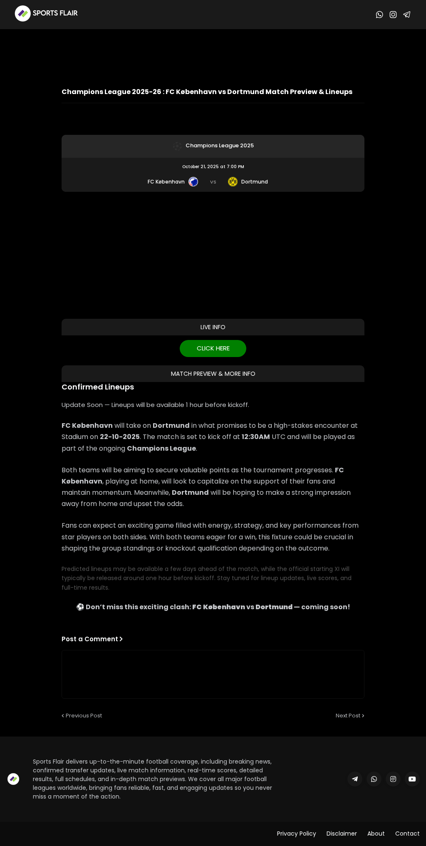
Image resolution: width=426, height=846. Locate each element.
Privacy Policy (296, 833)
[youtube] (412, 779)
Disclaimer (342, 833)
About (376, 833)
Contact (407, 833)
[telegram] (354, 779)
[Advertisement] (213, 52)
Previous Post (84, 715)
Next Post (348, 715)
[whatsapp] (374, 779)
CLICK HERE (213, 348)
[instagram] (393, 779)
